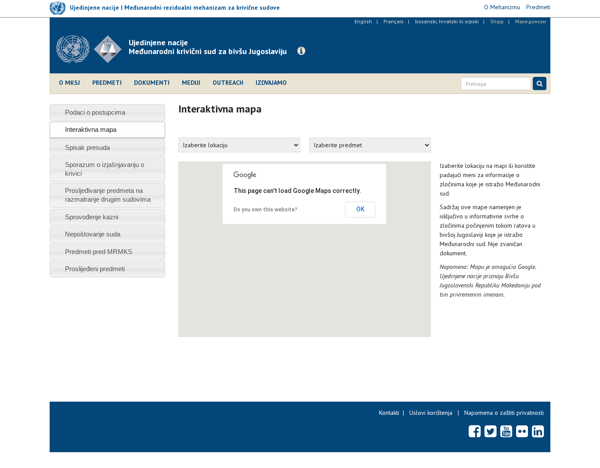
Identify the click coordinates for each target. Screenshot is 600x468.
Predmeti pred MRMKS (98, 251)
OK (360, 209)
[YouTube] (506, 431)
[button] (301, 51)
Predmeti (107, 83)
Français (393, 21)
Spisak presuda (87, 147)
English (363, 21)
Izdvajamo (271, 83)
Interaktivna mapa (90, 129)
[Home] (92, 49)
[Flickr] (522, 431)
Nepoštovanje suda (92, 234)
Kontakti (389, 413)
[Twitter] (490, 431)
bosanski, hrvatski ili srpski (447, 21)
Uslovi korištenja (430, 413)
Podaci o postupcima (95, 112)
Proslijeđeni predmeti (95, 268)
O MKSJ (69, 83)
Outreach (228, 83)
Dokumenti (152, 83)
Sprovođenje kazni (91, 217)
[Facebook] (475, 431)
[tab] (107, 112)
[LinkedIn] (538, 431)
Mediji (191, 83)
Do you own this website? (265, 210)
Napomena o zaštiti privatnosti (504, 413)
